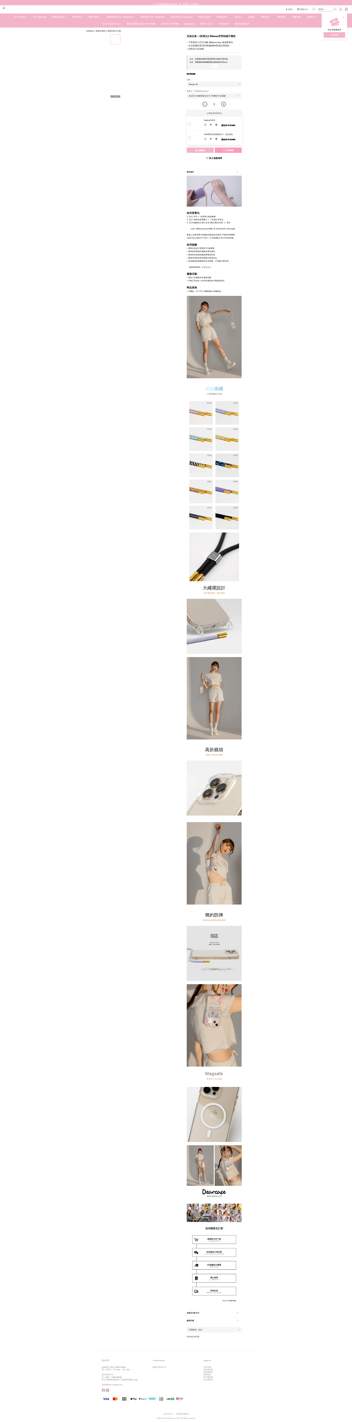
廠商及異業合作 (242, 23)
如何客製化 (224, 23)
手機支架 (264, 16)
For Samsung (40, 16)
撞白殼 (237, 16)
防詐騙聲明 (208, 1377)
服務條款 (207, 1374)
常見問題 (207, 1367)
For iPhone (20, 16)
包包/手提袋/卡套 (110, 23)
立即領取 (334, 34)
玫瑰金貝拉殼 (204, 16)
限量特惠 (296, 16)
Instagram (189, 23)
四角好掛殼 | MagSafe (181, 16)
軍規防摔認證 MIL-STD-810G (141, 23)
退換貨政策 (206, 267)
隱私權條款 (208, 1372)
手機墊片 (310, 16)
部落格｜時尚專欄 (169, 23)
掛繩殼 (251, 16)
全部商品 (90, 30)
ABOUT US (205, 23)
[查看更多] (214, 67)
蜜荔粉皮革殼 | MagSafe (153, 16)
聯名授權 (76, 16)
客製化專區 (94, 16)
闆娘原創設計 (58, 16)
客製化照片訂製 (114, 30)
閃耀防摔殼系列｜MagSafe (120, 16)
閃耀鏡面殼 (221, 16)
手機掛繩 (280, 16)
